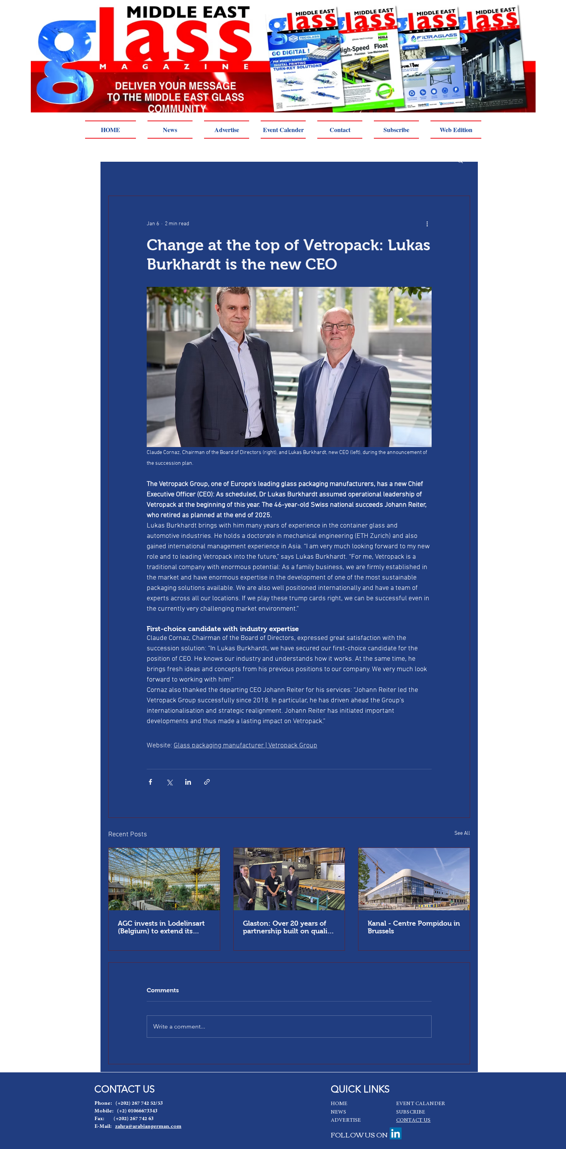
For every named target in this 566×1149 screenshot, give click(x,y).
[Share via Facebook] (150, 782)
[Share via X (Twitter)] (169, 782)
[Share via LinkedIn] (188, 782)
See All (462, 833)
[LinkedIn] (396, 1133)
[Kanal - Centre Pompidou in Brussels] (414, 879)
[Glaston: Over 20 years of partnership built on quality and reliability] (289, 879)
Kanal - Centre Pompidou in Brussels (414, 927)
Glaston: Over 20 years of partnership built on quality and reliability (288, 927)
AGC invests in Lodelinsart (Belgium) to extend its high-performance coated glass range (161, 927)
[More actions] (427, 223)
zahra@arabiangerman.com (148, 1126)
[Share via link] (207, 782)
